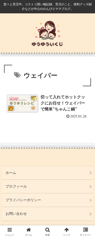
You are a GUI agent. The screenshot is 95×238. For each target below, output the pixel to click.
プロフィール (16, 186)
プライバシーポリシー (23, 200)
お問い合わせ (16, 214)
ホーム (11, 173)
